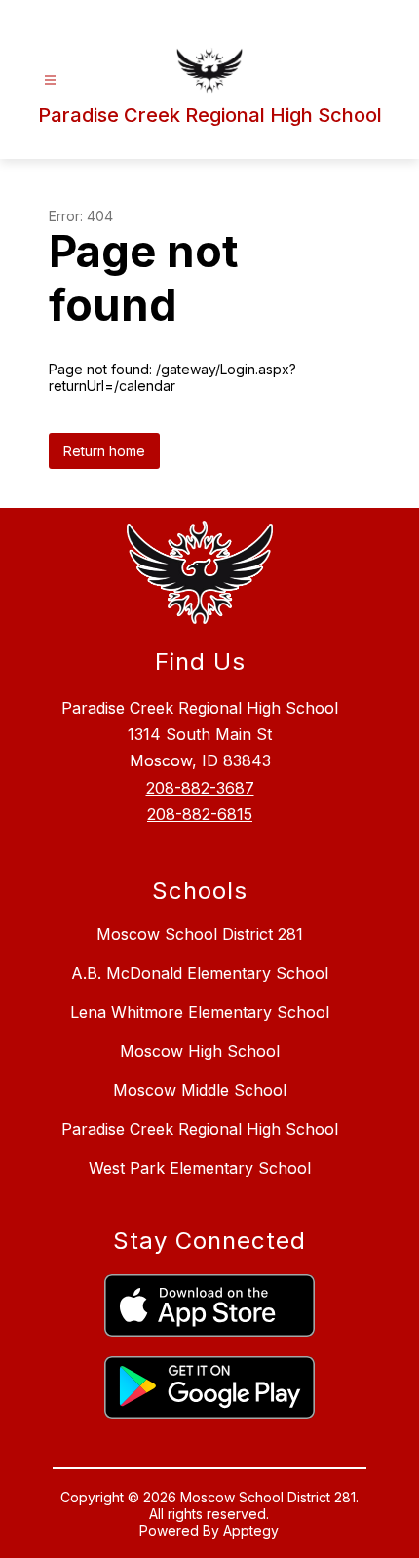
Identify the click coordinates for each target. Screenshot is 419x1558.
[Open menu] (50, 80)
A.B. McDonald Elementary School (199, 973)
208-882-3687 (200, 788)
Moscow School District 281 (199, 934)
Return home (104, 451)
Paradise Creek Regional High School (199, 1129)
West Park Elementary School (200, 1168)
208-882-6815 (199, 814)
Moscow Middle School (199, 1090)
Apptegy (251, 1530)
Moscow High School (200, 1051)
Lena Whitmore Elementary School (199, 1012)
